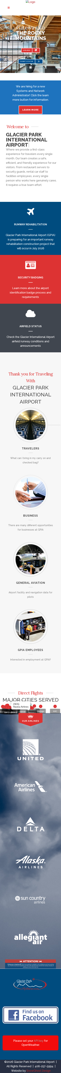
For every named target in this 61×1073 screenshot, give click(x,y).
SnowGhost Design (38, 1070)
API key (38, 1040)
